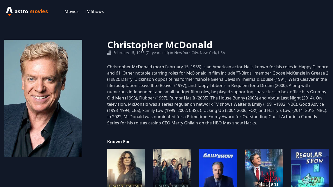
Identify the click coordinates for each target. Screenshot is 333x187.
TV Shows (94, 11)
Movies (72, 11)
